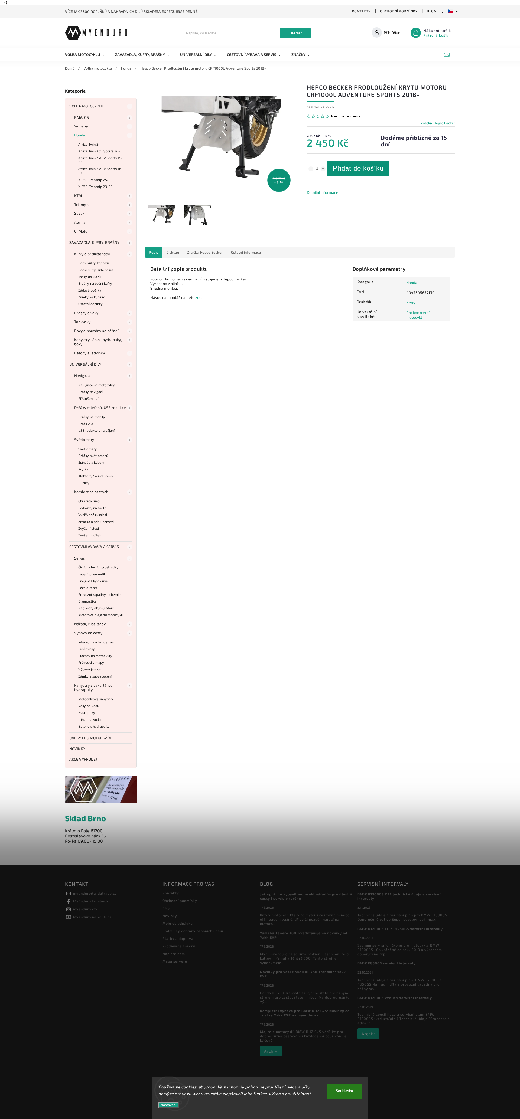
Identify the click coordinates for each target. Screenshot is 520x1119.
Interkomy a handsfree (96, 642)
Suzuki (80, 213)
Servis (79, 558)
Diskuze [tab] (172, 252)
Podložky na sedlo (92, 508)
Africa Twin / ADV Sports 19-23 (100, 160)
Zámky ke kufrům (91, 297)
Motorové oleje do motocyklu (101, 615)
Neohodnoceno (345, 116)
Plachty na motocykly (95, 655)
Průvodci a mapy (91, 662)
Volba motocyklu (86, 106)
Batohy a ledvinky (89, 353)
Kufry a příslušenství (92, 253)
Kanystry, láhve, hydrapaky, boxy (98, 341)
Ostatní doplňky (90, 304)
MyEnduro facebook (91, 901)
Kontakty (361, 11)
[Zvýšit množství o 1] (323, 168)
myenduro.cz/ (85, 909)
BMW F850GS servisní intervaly (387, 963)
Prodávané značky (178, 946)
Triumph (81, 204)
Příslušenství (88, 398)
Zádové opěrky (89, 290)
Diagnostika (87, 601)
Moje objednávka (177, 923)
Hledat (295, 33)
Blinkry (83, 482)
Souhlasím (344, 1091)
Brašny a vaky (86, 312)
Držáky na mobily (91, 417)
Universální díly (85, 364)
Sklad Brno (85, 818)
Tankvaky (82, 321)
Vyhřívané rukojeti (92, 514)
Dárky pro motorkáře (90, 737)
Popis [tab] (153, 252)
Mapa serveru (174, 961)
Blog (431, 11)
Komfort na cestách (91, 491)
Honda (80, 135)
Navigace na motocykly (96, 385)
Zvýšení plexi (88, 528)
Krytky (83, 469)
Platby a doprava (177, 938)
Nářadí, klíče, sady (90, 623)
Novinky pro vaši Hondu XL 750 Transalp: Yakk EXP (303, 974)
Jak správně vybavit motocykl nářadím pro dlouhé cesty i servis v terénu (306, 896)
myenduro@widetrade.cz (95, 893)
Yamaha (81, 126)
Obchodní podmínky (399, 11)
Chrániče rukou (89, 501)
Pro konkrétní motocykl (417, 314)
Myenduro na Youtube (92, 917)
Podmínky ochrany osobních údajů (192, 931)
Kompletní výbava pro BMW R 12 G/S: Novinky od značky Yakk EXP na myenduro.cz (305, 1013)
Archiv (270, 1051)
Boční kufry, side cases (95, 270)
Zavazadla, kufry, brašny (94, 242)
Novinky (77, 748)
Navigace (82, 375)
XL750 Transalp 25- (93, 180)
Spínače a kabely (91, 462)
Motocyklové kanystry (95, 699)
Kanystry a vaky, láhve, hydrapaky (93, 687)
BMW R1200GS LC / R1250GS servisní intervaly (400, 929)
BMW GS (81, 117)
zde (198, 297)
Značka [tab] (205, 252)
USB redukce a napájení (96, 430)
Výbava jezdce (89, 669)
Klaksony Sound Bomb (95, 476)
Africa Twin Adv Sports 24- (99, 151)
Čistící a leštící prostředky (98, 567)
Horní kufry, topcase (94, 263)
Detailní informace (322, 192)
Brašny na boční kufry (95, 283)
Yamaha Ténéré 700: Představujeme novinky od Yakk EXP (303, 935)
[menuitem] (87, 54)
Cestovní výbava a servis (94, 546)
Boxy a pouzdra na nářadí (96, 330)
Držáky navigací (90, 392)
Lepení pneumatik (92, 574)
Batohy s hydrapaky (93, 726)
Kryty (410, 302)
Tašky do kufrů (89, 276)
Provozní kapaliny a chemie (99, 594)
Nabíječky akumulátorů (96, 608)
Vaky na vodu (88, 706)
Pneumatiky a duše (93, 581)
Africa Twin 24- (90, 144)
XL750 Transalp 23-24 (95, 186)
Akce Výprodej (83, 759)
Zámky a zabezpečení (95, 676)
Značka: (438, 123)
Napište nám (173, 953)
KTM (78, 195)
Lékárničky (86, 649)
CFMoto (81, 231)
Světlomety (84, 439)
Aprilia (80, 222)
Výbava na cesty (88, 632)
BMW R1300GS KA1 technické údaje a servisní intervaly (399, 896)
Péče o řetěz (88, 587)
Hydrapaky (86, 712)
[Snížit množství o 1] (310, 168)
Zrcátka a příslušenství (96, 521)
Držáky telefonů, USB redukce (100, 407)
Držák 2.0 (85, 423)
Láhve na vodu (89, 719)
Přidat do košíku (358, 168)
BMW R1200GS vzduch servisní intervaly (395, 998)
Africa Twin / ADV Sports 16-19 (100, 170)
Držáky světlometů (93, 455)
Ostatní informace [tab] (246, 252)
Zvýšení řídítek (89, 535)
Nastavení (169, 1105)
